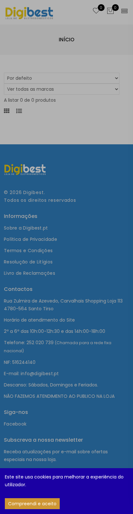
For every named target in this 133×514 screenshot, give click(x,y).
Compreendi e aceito (32, 503)
